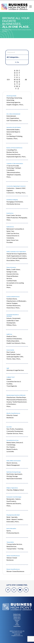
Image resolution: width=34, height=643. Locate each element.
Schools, (9, 318)
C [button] (19, 71)
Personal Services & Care (12, 440)
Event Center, (11, 215)
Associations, (11, 260)
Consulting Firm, (12, 150)
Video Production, (12, 217)
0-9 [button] (8, 80)
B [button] (17, 71)
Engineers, (10, 190)
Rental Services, (12, 546)
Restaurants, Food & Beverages (14, 496)
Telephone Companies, (14, 174)
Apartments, (18, 474)
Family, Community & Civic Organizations (16, 251)
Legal (8, 368)
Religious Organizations (12, 487)
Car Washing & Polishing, (15, 136)
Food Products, (11, 501)
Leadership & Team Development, (13, 322)
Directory (17, 620)
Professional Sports (13, 533)
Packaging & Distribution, (15, 202)
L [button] (19, 77)
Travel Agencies (12, 386)
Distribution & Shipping (12, 199)
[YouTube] (20, 590)
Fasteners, (10, 138)
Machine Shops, (21, 397)
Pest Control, (11, 352)
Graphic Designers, (13, 104)
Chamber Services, (13, 433)
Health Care (9, 334)
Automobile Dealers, (13, 129)
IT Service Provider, (13, 166)
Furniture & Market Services (13, 296)
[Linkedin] (26, 590)
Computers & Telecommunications (15, 163)
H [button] (17, 75)
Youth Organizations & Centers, (17, 256)
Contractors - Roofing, (14, 193)
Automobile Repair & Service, (13, 133)
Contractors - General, (14, 188)
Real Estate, (10, 474)
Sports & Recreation (11, 528)
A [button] (14, 71)
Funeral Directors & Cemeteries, (13, 237)
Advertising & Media (11, 95)
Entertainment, (11, 116)
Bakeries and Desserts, (14, 503)
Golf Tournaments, (13, 120)
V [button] (14, 86)
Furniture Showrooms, (14, 305)
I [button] (19, 75)
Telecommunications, (13, 172)
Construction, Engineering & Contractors (16, 186)
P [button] (14, 82)
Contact (17, 624)
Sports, (9, 530)
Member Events (17, 614)
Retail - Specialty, (12, 517)
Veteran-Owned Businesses (13, 555)
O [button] (19, 80)
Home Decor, (11, 308)
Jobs (17, 623)
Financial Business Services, (12, 277)
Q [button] (17, 82)
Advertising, (10, 100)
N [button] (17, 80)
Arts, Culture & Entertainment (13, 113)
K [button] (17, 77)
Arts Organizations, (13, 118)
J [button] (14, 77)
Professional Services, (14, 154)
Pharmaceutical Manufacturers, (17, 399)
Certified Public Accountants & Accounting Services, (15, 283)
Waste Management (13, 465)
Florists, (9, 359)
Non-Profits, (11, 429)
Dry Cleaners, (11, 447)
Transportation (10, 542)
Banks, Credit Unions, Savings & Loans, (13, 271)
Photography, (23, 217)
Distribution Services (13, 204)
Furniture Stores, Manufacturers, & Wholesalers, (16, 300)
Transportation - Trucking (15, 549)
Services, (18, 215)
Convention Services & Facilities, (14, 383)
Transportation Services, (14, 544)
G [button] (14, 75)
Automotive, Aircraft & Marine (14, 127)
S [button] (14, 84)
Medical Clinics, (12, 336)
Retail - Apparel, (12, 519)
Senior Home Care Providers (12, 241)
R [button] (19, 82)
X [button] (19, 86)
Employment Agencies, (14, 156)
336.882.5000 (17, 634)
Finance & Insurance (11, 267)
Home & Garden (10, 350)
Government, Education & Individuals (13, 315)
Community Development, (15, 431)
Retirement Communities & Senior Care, (15, 230)
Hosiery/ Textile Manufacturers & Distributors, (17, 403)
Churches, (10, 490)
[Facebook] (8, 590)
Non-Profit (9, 426)
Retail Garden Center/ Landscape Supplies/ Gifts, (15, 355)
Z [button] (18, 88)
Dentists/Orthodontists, (14, 338)
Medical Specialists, (13, 341)
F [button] (19, 73)
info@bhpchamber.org (17, 635)
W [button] (17, 86)
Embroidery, (10, 521)
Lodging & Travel (10, 377)
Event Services (10, 213)
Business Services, (12, 152)
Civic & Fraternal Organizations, (17, 258)
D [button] (14, 73)
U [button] (19, 84)
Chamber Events (17, 615)
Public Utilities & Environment (14, 460)
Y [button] (15, 88)
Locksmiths (10, 451)
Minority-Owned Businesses (13, 413)
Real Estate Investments (14, 478)
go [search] (18, 62)
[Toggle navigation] (30, 6)
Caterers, (18, 499)
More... (21, 104)
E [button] (17, 73)
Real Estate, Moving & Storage (14, 472)
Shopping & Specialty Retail (13, 515)
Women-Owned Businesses (13, 569)
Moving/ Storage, (12, 476)
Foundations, (19, 429)
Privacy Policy (17, 626)
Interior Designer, (12, 303)
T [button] (17, 84)
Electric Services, (12, 463)
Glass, (14, 359)
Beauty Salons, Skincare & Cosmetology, (15, 444)
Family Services (10, 226)
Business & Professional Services (14, 147)
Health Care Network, (14, 343)
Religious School (18, 490)
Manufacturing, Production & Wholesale (16, 395)
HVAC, (23, 188)
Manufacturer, (11, 397)
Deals (17, 621)
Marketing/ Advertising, (14, 98)
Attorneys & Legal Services (15, 370)
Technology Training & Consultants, (14, 169)
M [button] (14, 80)
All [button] (26, 80)
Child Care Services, (13, 233)
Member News (17, 617)
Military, (9, 325)
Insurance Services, (13, 274)
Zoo (20, 120)
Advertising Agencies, (14, 102)
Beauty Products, (12, 449)
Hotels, (9, 379)
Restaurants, (11, 499)
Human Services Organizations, (17, 253)
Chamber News (17, 618)
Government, (16, 318)
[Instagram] (14, 590)
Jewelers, (20, 519)
